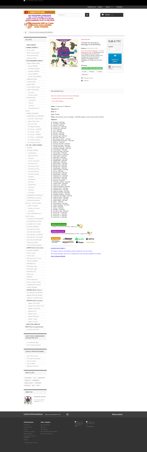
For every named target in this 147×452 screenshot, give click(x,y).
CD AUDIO (29, 147)
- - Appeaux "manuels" (32, 321)
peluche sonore (29, 383)
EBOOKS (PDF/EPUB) (32, 113)
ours (34, 377)
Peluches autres (30, 255)
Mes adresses (44, 429)
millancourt (28, 380)
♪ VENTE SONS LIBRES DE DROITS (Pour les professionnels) (34, 326)
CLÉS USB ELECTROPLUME (34, 240)
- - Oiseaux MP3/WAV (32, 66)
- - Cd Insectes (30, 182)
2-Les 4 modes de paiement (34, 345)
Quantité (110, 46)
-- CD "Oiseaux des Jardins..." (34, 142)
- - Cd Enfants (30, 158)
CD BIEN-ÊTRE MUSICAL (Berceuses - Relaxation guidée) (33, 202)
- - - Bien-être (29, 103)
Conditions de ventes (29, 431)
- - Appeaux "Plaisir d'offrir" (33, 303)
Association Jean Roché (32, 329)
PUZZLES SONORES (32, 261)
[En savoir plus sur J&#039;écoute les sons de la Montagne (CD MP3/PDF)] (28, 400)
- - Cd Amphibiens (31, 179)
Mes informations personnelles (49, 431)
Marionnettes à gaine (31, 269)
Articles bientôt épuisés (32, 55)
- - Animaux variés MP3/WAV (33, 76)
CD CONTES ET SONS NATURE (34, 218)
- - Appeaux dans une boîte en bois (35, 305)
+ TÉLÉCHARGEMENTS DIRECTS (34, 60)
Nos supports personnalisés (34, 358)
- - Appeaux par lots (31, 311)
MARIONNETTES (31, 263)
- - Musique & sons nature (33, 208)
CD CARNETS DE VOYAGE (33, 224)
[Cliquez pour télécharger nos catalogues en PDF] (79, 424)
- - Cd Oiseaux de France (32, 169)
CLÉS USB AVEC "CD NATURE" (34, 234)
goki (33, 385)
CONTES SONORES (31, 287)
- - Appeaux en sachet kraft (33, 308)
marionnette (38, 383)
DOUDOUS (29, 276)
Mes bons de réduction (47, 433)
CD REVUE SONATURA (32, 226)
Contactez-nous (92, 7)
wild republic (28, 377)
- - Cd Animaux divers (31, 163)
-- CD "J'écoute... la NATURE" (34, 129)
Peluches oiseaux (31, 253)
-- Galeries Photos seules (32, 121)
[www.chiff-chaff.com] (39, 19)
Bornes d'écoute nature (32, 356)
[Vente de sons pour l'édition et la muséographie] (90, 424)
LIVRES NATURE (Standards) (34, 245)
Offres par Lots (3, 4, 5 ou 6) (33, 258)
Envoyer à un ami (88, 78)
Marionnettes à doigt (31, 266)
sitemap (26, 439)
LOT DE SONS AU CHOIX (33, 87)
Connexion (119, 7)
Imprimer (86, 80)
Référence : (84, 48)
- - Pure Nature (30, 211)
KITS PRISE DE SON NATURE (34, 292)
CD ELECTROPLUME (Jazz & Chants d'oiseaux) (33, 215)
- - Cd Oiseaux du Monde (32, 174)
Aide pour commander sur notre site (34, 337)
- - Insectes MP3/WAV (32, 74)
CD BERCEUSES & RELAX (33, 284)
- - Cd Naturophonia (31, 153)
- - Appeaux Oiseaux (31, 313)
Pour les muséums (31, 361)
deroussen (27, 385)
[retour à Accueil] (25, 32)
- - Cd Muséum (30, 190)
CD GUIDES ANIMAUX (32, 150)
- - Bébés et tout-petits (32, 205)
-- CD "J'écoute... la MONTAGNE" (34, 137)
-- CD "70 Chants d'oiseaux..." (34, 139)
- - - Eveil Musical (30, 100)
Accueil (26, 429)
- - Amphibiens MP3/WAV (32, 71)
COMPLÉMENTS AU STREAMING (35, 116)
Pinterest (85, 74)
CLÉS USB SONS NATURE (33, 232)
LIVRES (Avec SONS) (32, 242)
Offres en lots (30, 274)
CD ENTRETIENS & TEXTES (34, 221)
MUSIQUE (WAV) (30, 97)
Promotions (27, 425)
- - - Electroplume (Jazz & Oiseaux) (32, 109)
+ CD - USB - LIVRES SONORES (33, 145)
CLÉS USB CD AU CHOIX (33, 229)
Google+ (100, 71)
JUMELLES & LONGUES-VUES (34, 298)
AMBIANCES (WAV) (31, 79)
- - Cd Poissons (30, 187)
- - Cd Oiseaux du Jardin (32, 166)
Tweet (85, 71)
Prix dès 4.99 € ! (30, 50)
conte (37, 385)
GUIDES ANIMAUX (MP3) (33, 63)
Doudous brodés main (32, 279)
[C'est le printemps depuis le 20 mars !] (73, 3)
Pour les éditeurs (31, 363)
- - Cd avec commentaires (33, 161)
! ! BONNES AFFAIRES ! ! (32, 47)
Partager (92, 71)
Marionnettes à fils (31, 271)
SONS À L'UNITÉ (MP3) (32, 89)
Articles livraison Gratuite (32, 53)
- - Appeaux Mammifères (32, 316)
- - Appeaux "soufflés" (32, 319)
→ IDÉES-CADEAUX (30, 45)
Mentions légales (28, 433)
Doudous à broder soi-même (33, 282)
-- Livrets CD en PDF (31, 124)
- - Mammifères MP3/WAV (33, 68)
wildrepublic (36, 380)
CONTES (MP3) (30, 84)
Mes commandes (45, 425)
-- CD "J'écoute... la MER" (33, 132)
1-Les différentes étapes (33, 342)
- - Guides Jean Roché (32, 155)
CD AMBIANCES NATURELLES (34, 195)
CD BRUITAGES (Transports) (33, 198)
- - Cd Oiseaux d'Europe (32, 171)
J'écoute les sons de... (40, 396)
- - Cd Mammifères (31, 184)
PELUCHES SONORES (32, 250)
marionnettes (41, 377)
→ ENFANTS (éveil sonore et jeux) (34, 247)
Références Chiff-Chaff (32, 366)
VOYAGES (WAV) (31, 82)
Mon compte (45, 422)
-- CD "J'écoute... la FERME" (33, 134)
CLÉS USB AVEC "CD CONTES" (34, 237)
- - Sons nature (30, 92)
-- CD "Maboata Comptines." (33, 126)
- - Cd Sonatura (30, 192)
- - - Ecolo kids (30, 105)
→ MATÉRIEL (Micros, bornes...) (33, 290)
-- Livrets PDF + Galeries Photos (34, 118)
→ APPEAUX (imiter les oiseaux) (34, 300)
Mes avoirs (43, 427)
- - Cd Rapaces (30, 176)
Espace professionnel (34, 351)
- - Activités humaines (32, 95)
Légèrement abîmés (31, 58)
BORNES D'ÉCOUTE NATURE (34, 295)
